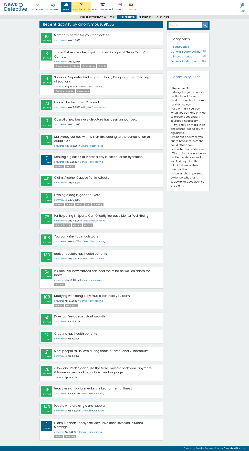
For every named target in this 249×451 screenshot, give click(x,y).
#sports (77, 225)
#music (59, 305)
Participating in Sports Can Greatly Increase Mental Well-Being (101, 215)
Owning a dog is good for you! (77, 195)
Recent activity (127, 16)
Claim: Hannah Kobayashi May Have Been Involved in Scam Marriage (98, 425)
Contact (131, 9)
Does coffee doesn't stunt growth (79, 316)
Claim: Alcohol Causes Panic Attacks (81, 177)
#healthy (98, 204)
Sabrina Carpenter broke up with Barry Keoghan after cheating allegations (101, 79)
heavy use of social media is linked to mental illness (93, 388)
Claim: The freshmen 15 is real (76, 102)
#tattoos (59, 284)
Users (66, 9)
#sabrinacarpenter (64, 91)
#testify (102, 66)
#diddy (75, 66)
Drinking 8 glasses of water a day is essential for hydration (98, 157)
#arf (88, 204)
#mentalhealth (62, 225)
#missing (70, 436)
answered (59, 86)
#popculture (83, 91)
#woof (79, 204)
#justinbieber (88, 66)
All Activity (38, 9)
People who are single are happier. (80, 405)
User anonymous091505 (93, 16)
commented (60, 40)
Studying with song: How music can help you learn (92, 296)
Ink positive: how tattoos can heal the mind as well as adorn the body (102, 273)
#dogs (69, 204)
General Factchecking (91, 86)
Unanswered (53, 9)
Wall (112, 16)
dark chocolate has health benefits (80, 254)
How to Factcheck (102, 9)
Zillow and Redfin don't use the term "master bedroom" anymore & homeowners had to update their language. (103, 370)
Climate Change (181, 56)
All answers (163, 16)
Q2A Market (240, 448)
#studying (71, 305)
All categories (180, 47)
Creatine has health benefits (75, 333)
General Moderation (184, 61)
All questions (146, 16)
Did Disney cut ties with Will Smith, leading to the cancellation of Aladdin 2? (102, 139)
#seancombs (61, 66)
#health (59, 166)
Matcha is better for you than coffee (81, 35)
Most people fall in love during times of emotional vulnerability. (101, 351)
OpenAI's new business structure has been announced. (95, 119)
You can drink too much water (77, 236)
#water (69, 166)
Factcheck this (81, 9)
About (119, 9)
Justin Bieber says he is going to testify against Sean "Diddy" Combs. (99, 54)
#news (58, 436)
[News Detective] (16, 7)
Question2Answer (205, 448)
